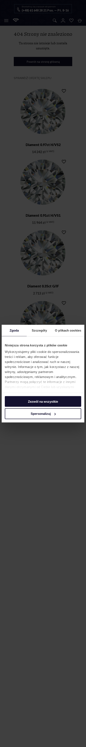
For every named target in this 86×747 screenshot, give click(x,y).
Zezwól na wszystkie (43, 401)
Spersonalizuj (41, 413)
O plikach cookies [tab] (68, 330)
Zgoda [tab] (14, 330)
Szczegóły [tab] (39, 330)
